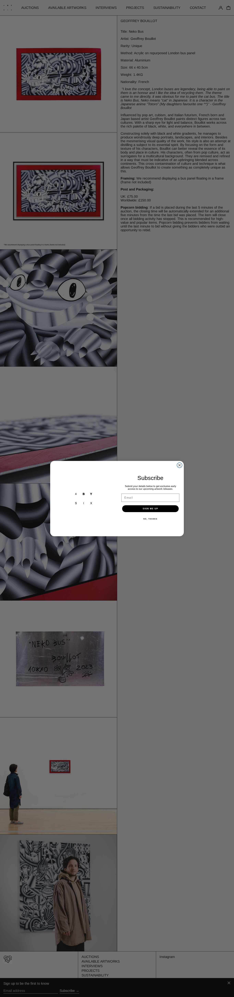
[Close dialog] (179, 465)
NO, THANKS (150, 519)
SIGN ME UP (150, 508)
